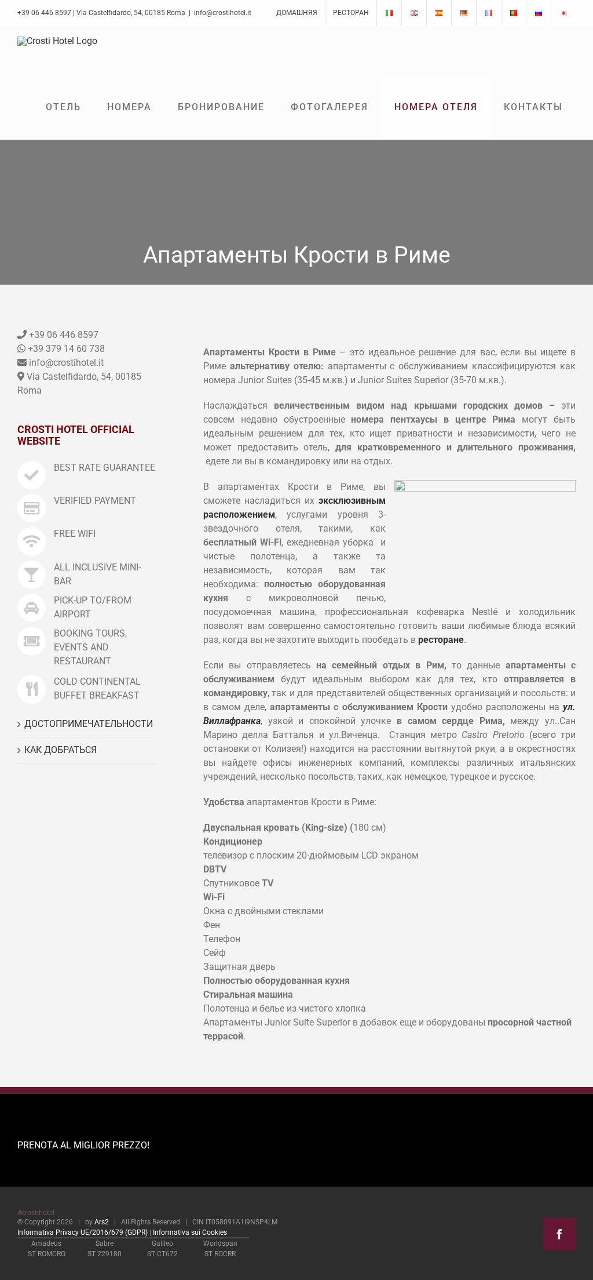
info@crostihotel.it (222, 13)
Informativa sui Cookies (190, 1232)
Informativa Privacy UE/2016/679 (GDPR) (82, 1232)
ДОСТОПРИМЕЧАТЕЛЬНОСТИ (88, 723)
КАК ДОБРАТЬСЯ (60, 749)
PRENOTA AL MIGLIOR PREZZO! (83, 1145)
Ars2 (101, 1222)
